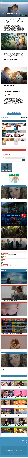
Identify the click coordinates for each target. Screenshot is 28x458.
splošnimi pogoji (13, 112)
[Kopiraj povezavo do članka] (26, 15)
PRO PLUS (14, 447)
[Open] (1, 1)
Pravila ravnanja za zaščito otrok (10, 450)
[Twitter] (20, 15)
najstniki (6, 117)
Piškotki (21, 447)
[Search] (23, 1)
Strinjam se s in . (14, 112)
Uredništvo (10, 447)
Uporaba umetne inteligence (18, 450)
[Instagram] (25, 1)
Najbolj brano (3, 251)
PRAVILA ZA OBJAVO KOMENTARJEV (6, 154)
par (1, 117)
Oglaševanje (7, 447)
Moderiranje (18, 447)
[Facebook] (26, 1)
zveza (3, 117)
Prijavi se (14, 375)
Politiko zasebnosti (17, 112)
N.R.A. (2, 15)
